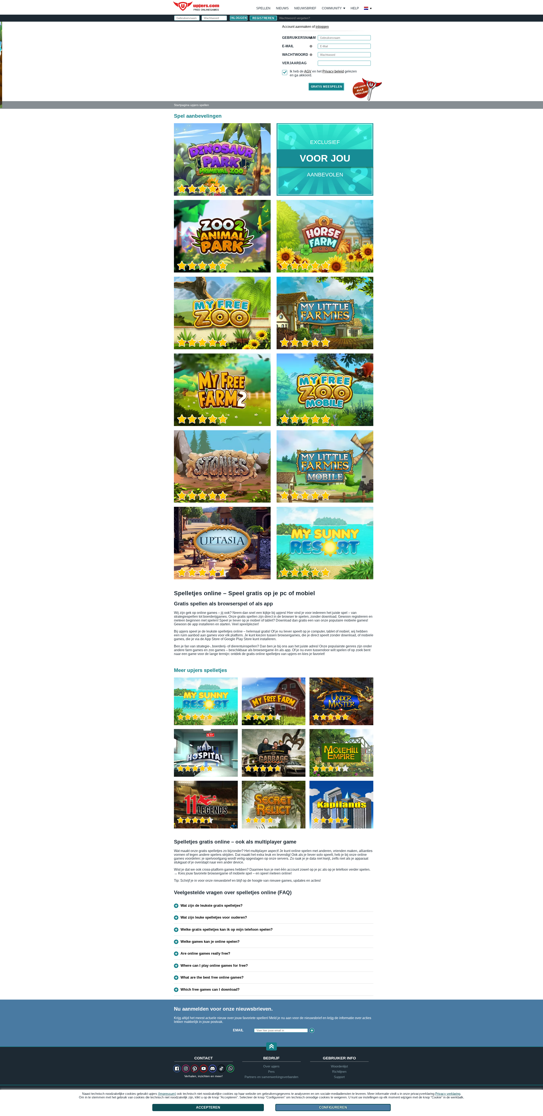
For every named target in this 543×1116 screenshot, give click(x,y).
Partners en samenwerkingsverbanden (271, 1077)
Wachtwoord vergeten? (294, 18)
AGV (307, 71)
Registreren (263, 18)
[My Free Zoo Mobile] (325, 389)
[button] (271, 1046)
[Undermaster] (341, 701)
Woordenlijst (339, 1066)
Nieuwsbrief (305, 8)
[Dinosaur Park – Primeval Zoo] (222, 159)
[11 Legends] (206, 804)
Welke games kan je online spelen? (210, 942)
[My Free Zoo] (222, 313)
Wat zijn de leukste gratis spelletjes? (211, 906)
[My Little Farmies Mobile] (325, 466)
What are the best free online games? (212, 977)
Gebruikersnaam (299, 37)
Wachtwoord (295, 54)
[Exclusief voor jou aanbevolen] (325, 159)
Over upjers (271, 1066)
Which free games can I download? (210, 989)
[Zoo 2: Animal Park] (1, 64)
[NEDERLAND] (368, 8)
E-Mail (288, 46)
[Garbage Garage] (274, 753)
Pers (271, 1071)
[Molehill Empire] (341, 753)
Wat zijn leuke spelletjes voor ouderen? (214, 917)
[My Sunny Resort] (325, 543)
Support (339, 1077)
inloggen (322, 26)
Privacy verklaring (447, 1093)
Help (355, 8)
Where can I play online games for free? (214, 966)
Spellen (263, 8)
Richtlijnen (339, 1071)
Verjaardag (294, 63)
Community (332, 8)
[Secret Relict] (274, 804)
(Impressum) (167, 1093)
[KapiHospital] (206, 753)
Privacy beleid (333, 71)
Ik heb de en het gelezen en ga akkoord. (323, 73)
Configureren (333, 1107)
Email (238, 1030)
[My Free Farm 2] (222, 389)
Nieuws (282, 8)
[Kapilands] (341, 804)
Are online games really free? (205, 953)
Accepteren (208, 1107)
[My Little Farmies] (325, 313)
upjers (196, 6)
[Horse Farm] (325, 236)
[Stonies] (222, 466)
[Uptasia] (222, 543)
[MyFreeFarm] (274, 701)
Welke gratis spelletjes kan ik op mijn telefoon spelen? (227, 929)
